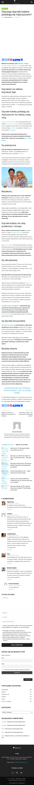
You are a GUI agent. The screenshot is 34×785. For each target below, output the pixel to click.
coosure (9, 513)
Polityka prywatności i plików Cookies (17, 780)
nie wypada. (12, 130)
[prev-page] (15, 494)
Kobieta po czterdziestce (8, 121)
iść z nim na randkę (12, 124)
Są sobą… (21, 153)
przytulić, (13, 128)
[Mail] (21, 772)
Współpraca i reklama (21, 778)
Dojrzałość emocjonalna (8, 325)
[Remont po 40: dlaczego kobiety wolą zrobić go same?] (5, 451)
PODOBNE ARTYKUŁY (8, 444)
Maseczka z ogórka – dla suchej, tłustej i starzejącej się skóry (25, 414)
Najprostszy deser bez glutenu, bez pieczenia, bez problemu (8, 414)
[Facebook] (12, 772)
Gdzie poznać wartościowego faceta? (16, 721)
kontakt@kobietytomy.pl (21, 762)
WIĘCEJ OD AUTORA (22, 444)
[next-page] (18, 494)
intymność (28, 283)
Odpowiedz (9, 509)
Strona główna (5, 6)
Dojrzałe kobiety (6, 314)
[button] (2, 2)
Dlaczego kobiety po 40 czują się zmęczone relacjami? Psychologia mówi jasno (20, 488)
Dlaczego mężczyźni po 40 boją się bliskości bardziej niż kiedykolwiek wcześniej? (20, 465)
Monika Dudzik (12, 568)
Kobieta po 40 (12, 6)
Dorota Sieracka (8, 17)
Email (3, 664)
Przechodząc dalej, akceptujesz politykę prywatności (16, 669)
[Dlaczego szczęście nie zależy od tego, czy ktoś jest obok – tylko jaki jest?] (5, 460)
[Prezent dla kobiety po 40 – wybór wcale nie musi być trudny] (5, 474)
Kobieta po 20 (15, 65)
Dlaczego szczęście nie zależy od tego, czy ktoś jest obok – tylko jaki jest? (20, 457)
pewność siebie (7, 245)
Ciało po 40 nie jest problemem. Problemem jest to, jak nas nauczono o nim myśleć (21, 480)
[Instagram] (17, 772)
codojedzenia (11, 533)
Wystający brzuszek (16, 232)
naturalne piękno (6, 65)
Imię (3, 658)
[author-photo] (17, 429)
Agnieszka (10, 501)
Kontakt (12, 778)
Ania (8, 554)
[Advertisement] (17, 40)
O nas (8, 778)
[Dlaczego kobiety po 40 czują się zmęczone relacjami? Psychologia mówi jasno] (5, 488)
